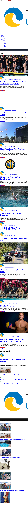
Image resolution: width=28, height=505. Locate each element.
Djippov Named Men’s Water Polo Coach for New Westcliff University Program (14, 150)
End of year (17, 303)
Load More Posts (2, 348)
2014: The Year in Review (8, 306)
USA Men (4, 45)
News (2, 39)
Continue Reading (2, 90)
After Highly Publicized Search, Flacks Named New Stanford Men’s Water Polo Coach (12, 490)
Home (2, 35)
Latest (4, 40)
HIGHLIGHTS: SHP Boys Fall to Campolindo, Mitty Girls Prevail (10, 229)
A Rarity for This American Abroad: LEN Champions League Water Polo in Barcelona (11, 470)
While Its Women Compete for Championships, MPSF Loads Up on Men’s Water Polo (13, 379)
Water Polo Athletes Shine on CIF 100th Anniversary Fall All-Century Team (12, 340)
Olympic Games (5, 46)
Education (2, 37)
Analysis (1, 382)
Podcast (2, 36)
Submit (4, 38)
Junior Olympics (5, 47)
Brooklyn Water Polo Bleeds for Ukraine (5, 503)
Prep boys (4, 43)
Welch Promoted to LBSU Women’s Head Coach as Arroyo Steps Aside (13, 83)
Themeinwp (14, 420)
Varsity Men (4, 41)
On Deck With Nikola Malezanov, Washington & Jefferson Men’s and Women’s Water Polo (12, 439)
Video (14, 225)
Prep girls (4, 42)
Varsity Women (19, 79)
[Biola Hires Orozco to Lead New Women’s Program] (12, 106)
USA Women (4, 44)
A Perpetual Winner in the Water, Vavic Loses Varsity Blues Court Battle (11, 383)
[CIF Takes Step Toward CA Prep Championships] (10, 170)
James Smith (6, 79)
